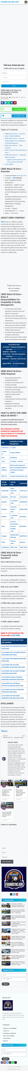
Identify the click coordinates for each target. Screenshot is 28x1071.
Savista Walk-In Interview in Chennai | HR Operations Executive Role (18, 957)
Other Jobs (13, 547)
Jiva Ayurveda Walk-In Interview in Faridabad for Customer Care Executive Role (17, 944)
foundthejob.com (10, 2)
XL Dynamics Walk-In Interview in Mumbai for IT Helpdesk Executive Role (7, 792)
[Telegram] (14, 894)
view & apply (22, 352)
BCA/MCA (23, 516)
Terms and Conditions (9, 1036)
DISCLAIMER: (9, 164)
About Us (5, 1041)
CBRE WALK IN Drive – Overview (15, 134)
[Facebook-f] (2, 1062)
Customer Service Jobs (13, 509)
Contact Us (6, 1031)
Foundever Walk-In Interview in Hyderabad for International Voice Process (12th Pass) (18, 924)
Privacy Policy (6, 1038)
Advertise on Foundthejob (9, 1028)
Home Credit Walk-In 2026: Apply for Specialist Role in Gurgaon (7, 814)
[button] (26, 2)
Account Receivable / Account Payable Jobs (14, 526)
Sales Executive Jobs (13, 491)
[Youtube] (17, 894)
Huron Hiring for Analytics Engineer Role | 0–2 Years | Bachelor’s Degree (18, 963)
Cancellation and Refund (9, 1033)
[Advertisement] (14, 19)
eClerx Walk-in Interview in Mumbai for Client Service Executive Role (18, 951)
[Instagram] (11, 894)
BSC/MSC (23, 526)
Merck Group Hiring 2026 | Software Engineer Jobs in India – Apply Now (20, 792)
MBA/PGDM (24, 509)
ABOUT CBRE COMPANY (12, 136)
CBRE (14, 178)
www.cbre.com (21, 175)
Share (4, 731)
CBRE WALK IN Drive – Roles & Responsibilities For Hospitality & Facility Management (15, 141)
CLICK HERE (15, 635)
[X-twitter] (15, 1062)
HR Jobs (13, 497)
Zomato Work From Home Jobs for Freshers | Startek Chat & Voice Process (18, 938)
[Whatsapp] (13, 1062)
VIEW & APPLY (17, 349)
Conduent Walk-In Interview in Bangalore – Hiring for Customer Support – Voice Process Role (18, 931)
